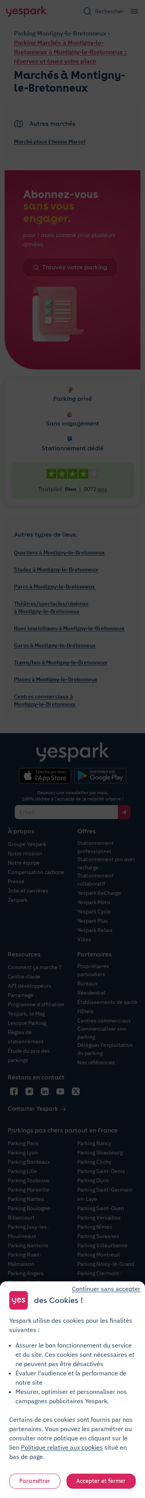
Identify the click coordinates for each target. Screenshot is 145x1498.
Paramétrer (34, 1481)
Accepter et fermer (101, 1481)
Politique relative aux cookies (62, 1447)
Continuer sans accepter (106, 1289)
